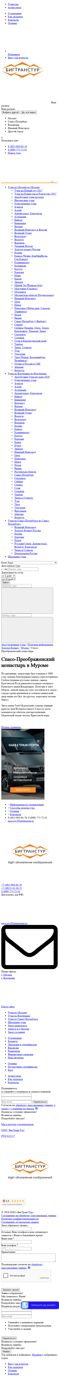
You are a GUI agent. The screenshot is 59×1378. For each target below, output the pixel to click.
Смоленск (20, 334)
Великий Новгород (25, 409)
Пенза (17, 304)
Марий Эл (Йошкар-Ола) (28, 285)
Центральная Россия (25, 553)
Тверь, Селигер (22, 347)
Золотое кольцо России (27, 249)
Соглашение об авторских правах (20, 1222)
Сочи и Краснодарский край (30, 340)
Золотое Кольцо (10, 647)
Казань (18, 252)
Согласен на (28, 1107)
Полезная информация (40, 644)
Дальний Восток (23, 246)
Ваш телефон (9, 1245)
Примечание (8, 1251)
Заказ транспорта (17, 1025)
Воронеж (19, 242)
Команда (13, 1041)
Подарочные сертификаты (22, 1066)
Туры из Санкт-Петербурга (23, 1019)
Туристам (13, 4)
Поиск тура (14, 152)
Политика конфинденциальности (20, 1218)
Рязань (18, 318)
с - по (4, 569)
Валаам (18, 226)
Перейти (37, 1354)
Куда (4, 562)
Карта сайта (8, 1006)
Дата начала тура (10, 565)
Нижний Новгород (25, 298)
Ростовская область (25, 471)
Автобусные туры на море (29, 197)
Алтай (17, 210)
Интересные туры (24, 200)
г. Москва (6, 974)
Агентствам (14, 7)
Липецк (18, 282)
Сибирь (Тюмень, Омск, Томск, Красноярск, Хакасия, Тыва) (31, 329)
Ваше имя (7, 1238)
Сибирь (18, 481)
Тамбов (18, 344)
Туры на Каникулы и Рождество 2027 (35, 193)
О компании (15, 13)
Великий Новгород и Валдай (30, 229)
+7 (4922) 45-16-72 (11, 888)
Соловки (19, 337)
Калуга (18, 269)
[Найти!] (27, 601)
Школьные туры (17, 1022)
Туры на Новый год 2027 (28, 190)
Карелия (19, 272)
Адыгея (18, 206)
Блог (10, 1070)
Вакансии (13, 1047)
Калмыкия (20, 265)
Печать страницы (11, 727)
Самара (18, 324)
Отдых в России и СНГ (27, 363)
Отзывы (12, 23)
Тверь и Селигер (23, 497)
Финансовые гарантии (20, 1054)
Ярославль (20, 510)
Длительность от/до (12, 572)
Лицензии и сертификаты (22, 1044)
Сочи (17, 488)
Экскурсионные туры (13, 644)
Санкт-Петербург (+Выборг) (30, 321)
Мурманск (20, 291)
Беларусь (19, 370)
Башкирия (20, 223)
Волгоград (20, 236)
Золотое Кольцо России (27, 530)
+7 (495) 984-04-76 (11, 884)
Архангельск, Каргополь (28, 213)
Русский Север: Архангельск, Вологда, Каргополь (31, 545)
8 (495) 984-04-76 (17, 146)
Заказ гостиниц (16, 1032)
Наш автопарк (16, 1057)
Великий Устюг (23, 233)
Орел (17, 301)
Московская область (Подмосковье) (34, 295)
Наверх (6, 1351)
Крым (17, 275)
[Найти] (27, 630)
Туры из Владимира (19, 1015)
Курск (17, 445)
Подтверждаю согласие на (22, 1266)
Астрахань (20, 216)
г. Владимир (8, 978)
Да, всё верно (29, 112)
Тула (17, 350)
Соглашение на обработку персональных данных (28, 1215)
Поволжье (20, 458)
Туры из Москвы (17, 1012)
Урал (17, 504)
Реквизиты (14, 1051)
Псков (17, 314)
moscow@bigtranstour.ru (21, 820)
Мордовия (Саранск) (26, 288)
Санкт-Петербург (24, 474)
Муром (25, 647)
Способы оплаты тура (22, 807)
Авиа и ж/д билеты (18, 1028)
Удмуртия (19, 353)
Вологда (19, 239)
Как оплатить (15, 16)
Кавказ (18, 429)
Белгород (19, 403)
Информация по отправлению (27, 804)
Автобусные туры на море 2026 (32, 376)
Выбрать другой (11, 112)
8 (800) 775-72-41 (17, 149)
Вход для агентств (18, 57)
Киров (18, 278)
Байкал (18, 219)
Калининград (22, 262)
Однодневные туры (25, 203)
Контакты (13, 19)
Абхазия (18, 367)
